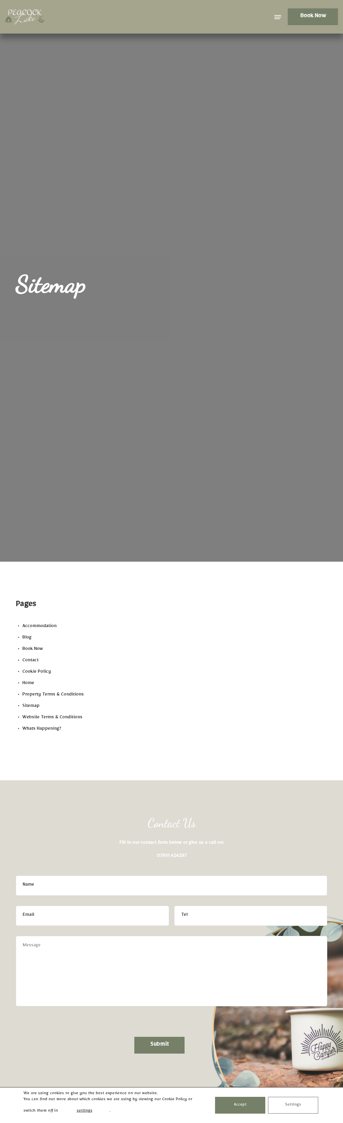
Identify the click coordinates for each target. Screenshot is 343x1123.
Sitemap (31, 706)
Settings (293, 1105)
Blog (26, 638)
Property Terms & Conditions (53, 695)
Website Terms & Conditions (52, 718)
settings (84, 1111)
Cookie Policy (36, 672)
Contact (30, 661)
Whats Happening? (41, 729)
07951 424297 (172, 856)
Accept (240, 1105)
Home (28, 683)
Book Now (313, 16)
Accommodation (39, 626)
